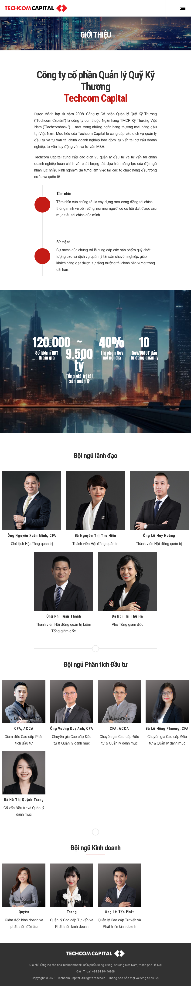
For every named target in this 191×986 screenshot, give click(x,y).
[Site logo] (36, 8)
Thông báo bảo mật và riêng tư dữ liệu (134, 978)
